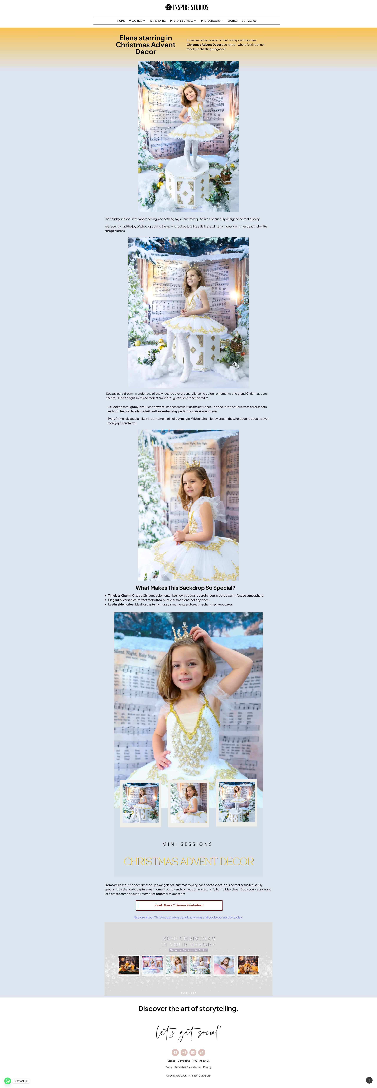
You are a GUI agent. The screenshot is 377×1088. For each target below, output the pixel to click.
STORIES (232, 20)
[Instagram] (184, 1052)
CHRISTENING (158, 20)
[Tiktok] (201, 1052)
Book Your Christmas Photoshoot (179, 905)
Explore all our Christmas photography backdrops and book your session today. (188, 917)
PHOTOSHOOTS (210, 20)
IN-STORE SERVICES (181, 20)
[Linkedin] (192, 1052)
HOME (121, 20)
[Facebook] (175, 1052)
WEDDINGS (135, 20)
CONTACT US (249, 20)
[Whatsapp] (7, 1081)
